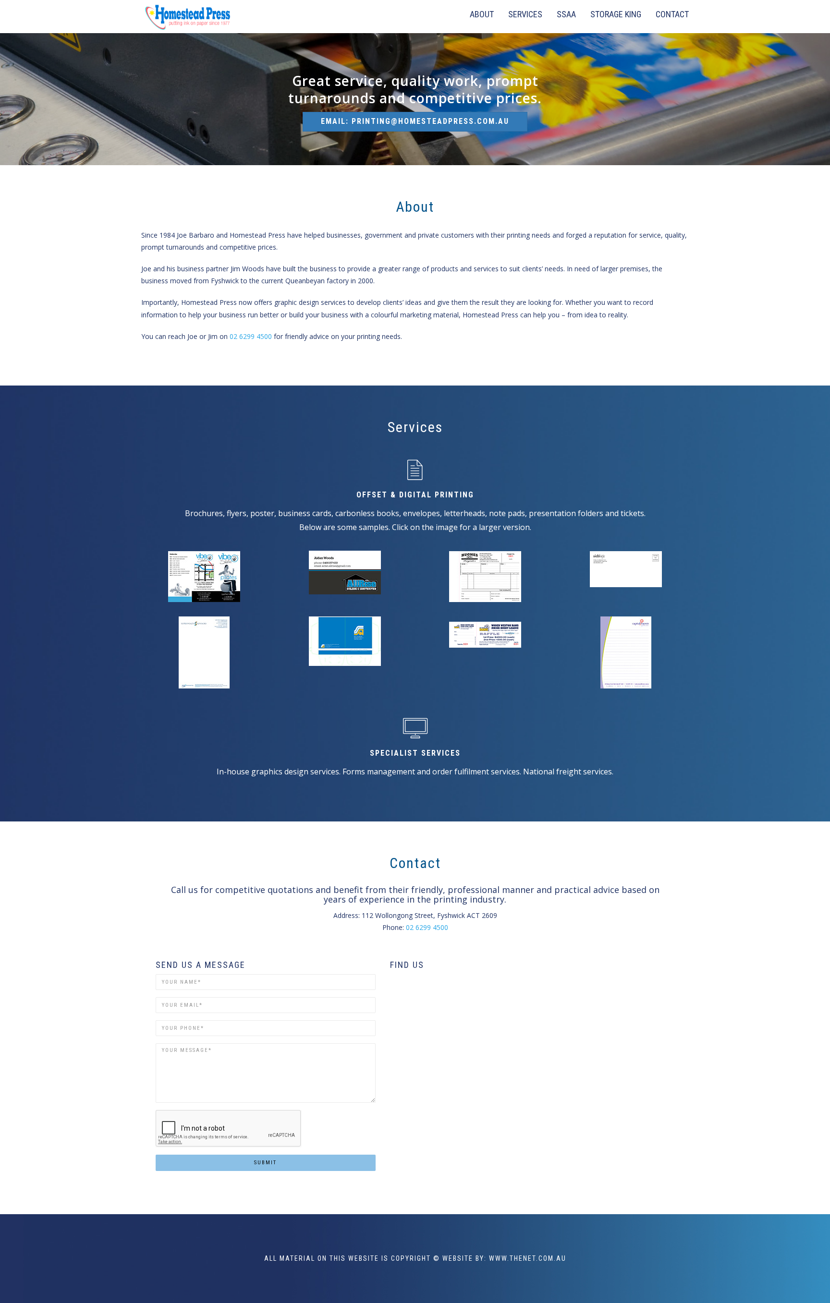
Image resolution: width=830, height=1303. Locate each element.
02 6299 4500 (251, 336)
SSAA (566, 14)
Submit (265, 1162)
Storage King (615, 14)
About (482, 14)
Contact (672, 14)
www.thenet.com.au (527, 1258)
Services (525, 14)
